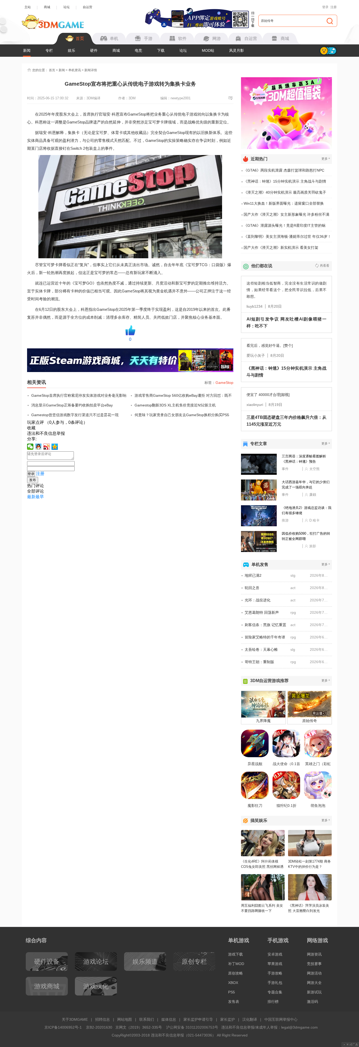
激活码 (312, 1001)
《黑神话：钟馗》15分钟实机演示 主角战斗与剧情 (285, 181)
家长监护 (227, 1019)
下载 (161, 50)
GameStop (224, 382)
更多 (325, 159)
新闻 (26, 50)
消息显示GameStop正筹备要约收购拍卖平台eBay (72, 405)
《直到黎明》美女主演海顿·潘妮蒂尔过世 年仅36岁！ (287, 236)
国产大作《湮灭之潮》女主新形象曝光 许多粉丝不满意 (286, 216)
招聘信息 (102, 1019)
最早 (39, 496)
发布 (32, 480)
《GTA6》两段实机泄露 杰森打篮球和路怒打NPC (284, 170)
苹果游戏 (275, 964)
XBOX (233, 983)
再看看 (324, 265)
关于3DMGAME (75, 1019)
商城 (47, 7)
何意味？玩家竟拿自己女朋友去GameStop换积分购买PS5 (182, 415)
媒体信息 (168, 1019)
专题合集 (275, 992)
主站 (27, 7)
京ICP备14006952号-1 (63, 1027)
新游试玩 (314, 992)
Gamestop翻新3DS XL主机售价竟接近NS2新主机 (175, 405)
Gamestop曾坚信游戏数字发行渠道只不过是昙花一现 (75, 415)
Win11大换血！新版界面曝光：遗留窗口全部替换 (284, 203)
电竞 (138, 50)
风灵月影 (236, 50)
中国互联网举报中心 (281, 1019)
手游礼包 (275, 983)
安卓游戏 (275, 954)
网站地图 (124, 1019)
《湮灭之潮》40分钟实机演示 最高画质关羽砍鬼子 (285, 192)
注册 (333, 7)
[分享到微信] (30, 446)
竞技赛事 (314, 964)
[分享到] (55, 446)
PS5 (231, 992)
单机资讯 (74, 70)
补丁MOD (236, 964)
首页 (52, 70)
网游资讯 (314, 954)
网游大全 (314, 983)
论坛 (66, 7)
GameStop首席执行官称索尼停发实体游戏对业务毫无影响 (78, 395)
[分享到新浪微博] (46, 446)
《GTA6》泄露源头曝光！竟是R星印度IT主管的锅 (284, 225)
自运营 (87, 7)
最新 (31, 496)
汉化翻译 (249, 1019)
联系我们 (146, 1019)
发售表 (233, 1001)
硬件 (94, 50)
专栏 (49, 50)
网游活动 (314, 973)
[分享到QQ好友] (38, 446)
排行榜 (273, 1001)
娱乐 (71, 50)
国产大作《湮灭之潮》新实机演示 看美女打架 (281, 247)
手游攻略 (275, 973)
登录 (325, 7)
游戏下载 (235, 954)
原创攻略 (235, 973)
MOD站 (208, 50)
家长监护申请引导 (198, 1019)
